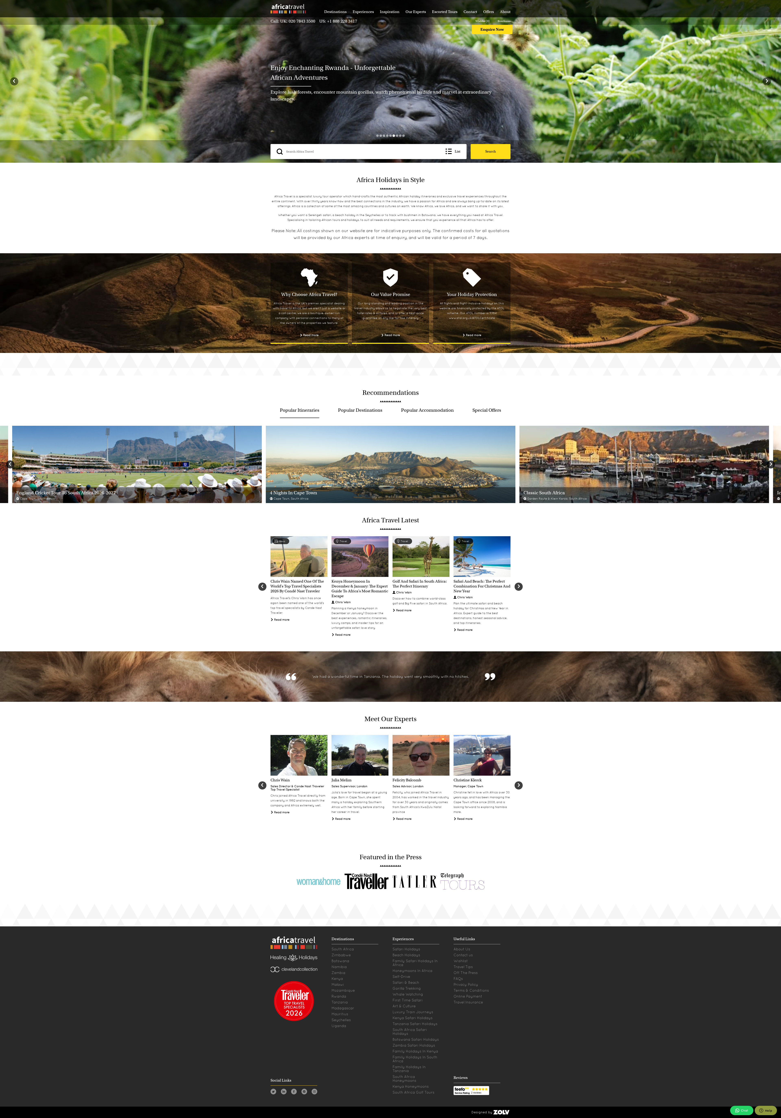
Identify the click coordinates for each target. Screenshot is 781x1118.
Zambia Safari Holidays (414, 1045)
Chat (744, 1110)
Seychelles (373, 215)
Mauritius (340, 1014)
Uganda (339, 1026)
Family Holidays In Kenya (415, 1051)
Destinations (335, 11)
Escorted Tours (444, 11)
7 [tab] (397, 135)
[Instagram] (314, 1092)
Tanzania (340, 1002)
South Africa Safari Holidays (410, 1031)
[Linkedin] (284, 1092)
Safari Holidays (406, 949)
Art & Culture (404, 1006)
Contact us (463, 955)
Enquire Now (492, 29)
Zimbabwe (341, 955)
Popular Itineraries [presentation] (299, 410)
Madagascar (343, 1008)
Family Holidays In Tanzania (409, 1069)
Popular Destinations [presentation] (360, 410)
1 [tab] (377, 135)
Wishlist (461, 961)
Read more (310, 335)
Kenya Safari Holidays (413, 1018)
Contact (470, 11)
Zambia (338, 973)
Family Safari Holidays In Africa (415, 963)
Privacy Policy (466, 984)
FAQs (458, 978)
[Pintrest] (304, 1092)
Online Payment (468, 996)
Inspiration (389, 11)
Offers (488, 11)
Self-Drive (401, 976)
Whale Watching (408, 994)
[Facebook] (294, 1092)
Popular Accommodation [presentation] (427, 410)
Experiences (363, 11)
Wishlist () (483, 21)
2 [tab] (381, 135)
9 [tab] (403, 135)
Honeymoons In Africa (412, 970)
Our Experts (416, 11)
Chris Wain (343, 602)
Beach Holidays (406, 955)
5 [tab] (390, 135)
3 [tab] (384, 135)
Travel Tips (463, 967)
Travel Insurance (468, 1002)
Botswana (429, 215)
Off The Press (466, 973)
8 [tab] (400, 135)
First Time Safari (408, 1000)
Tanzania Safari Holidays (415, 1024)
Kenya (337, 978)
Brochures (504, 21)
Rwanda (339, 996)
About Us (462, 949)
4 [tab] (387, 135)
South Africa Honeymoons (404, 1078)
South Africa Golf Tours (413, 1092)
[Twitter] (273, 1092)
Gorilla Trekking (407, 988)
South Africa (343, 949)
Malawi (338, 984)
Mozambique (343, 990)
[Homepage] (288, 9)
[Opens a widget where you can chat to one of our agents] (766, 1111)
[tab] (299, 410)
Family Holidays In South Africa (415, 1059)
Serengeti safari (319, 215)
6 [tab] (394, 135)
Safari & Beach (406, 982)
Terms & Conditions (471, 990)
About (505, 11)
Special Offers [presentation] (486, 410)
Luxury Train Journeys (413, 1012)
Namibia (339, 967)
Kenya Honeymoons (411, 1086)
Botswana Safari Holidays (416, 1039)
